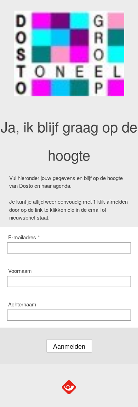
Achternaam (22, 304)
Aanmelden (69, 346)
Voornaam (20, 270)
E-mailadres (24, 237)
